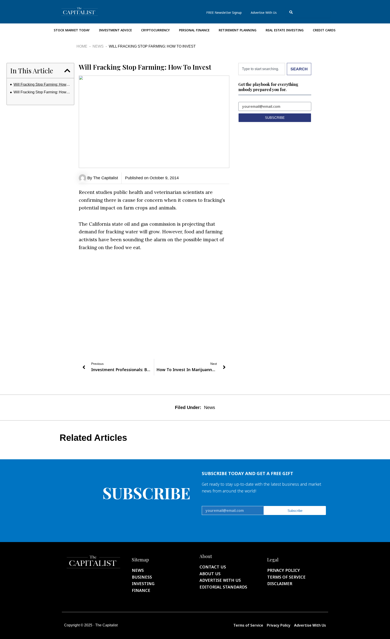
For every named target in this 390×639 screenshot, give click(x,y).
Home (82, 46)
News (98, 46)
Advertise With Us (264, 12)
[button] (67, 70)
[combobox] (308, 12)
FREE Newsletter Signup (224, 12)
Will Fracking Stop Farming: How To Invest (42, 84)
